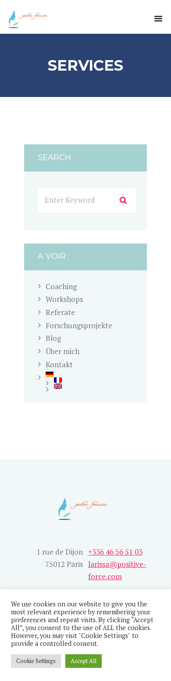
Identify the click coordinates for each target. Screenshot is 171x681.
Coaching (61, 286)
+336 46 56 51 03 (115, 552)
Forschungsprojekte (79, 325)
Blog (53, 338)
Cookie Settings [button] (36, 661)
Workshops (64, 299)
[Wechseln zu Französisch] (95, 380)
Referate (60, 312)
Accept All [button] (83, 661)
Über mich (62, 351)
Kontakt (59, 364)
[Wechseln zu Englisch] (95, 386)
